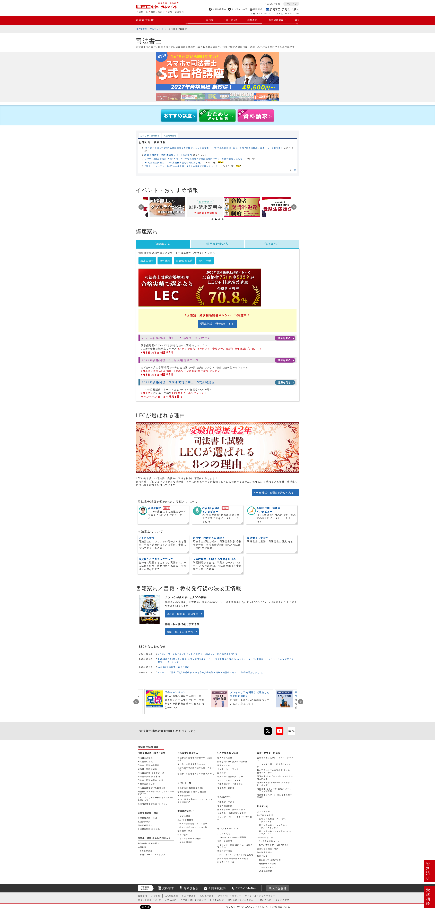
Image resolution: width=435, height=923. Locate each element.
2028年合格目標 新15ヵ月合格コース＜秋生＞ (176, 338)
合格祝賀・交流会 (225, 787)
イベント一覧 (185, 782)
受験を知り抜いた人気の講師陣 (232, 761)
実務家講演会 (184, 795)
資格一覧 (143, 12)
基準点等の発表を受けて (149, 843)
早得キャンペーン (175, 692)
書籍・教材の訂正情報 (180, 631)
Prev (141, 207)
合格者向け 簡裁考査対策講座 (231, 813)
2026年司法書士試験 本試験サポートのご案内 (168, 154)
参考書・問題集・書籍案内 (182, 613)
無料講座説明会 (264, 852)
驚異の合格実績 (224, 757)
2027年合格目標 (265, 837)
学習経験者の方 (217, 244)
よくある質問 (223, 833)
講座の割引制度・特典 (268, 848)
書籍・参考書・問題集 (268, 752)
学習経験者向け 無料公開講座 (192, 791)
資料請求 (257, 9)
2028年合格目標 (265, 815)
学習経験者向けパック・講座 (193, 823)
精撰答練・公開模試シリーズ (231, 776)
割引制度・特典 (185, 831)
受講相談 (428, 896)
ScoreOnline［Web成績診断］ (233, 837)
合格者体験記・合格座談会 (230, 784)
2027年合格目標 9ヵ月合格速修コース (170, 360)
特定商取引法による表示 (240, 900)
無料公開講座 (185, 842)
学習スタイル (223, 765)
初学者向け (253, 20)
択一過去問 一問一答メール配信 (232, 858)
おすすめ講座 (263, 811)
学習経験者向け (277, 20)
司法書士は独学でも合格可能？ (153, 787)
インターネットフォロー (229, 769)
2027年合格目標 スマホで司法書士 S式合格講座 (178, 382)
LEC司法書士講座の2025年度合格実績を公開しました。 (173, 162)
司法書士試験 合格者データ (151, 772)
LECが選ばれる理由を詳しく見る (274, 492)
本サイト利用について (149, 900)
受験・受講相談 (176, 12)
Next (294, 207)
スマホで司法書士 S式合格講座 (274, 845)
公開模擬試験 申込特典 (149, 829)
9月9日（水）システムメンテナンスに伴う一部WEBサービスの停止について (198, 653)
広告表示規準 (207, 895)
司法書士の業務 (145, 757)
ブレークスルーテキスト (229, 780)
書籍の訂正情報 (224, 851)
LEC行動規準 (189, 895)
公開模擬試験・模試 (148, 812)
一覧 (294, 170)
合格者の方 (272, 244)
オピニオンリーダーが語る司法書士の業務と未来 (156, 798)
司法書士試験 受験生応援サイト (154, 838)
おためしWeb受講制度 (270, 860)
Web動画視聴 (184, 260)
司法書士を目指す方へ (189, 752)
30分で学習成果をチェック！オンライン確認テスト (195, 800)
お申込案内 (171, 900)
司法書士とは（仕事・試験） (222, 20)
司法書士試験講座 (178, 29)
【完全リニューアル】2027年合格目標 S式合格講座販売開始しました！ (182, 166)
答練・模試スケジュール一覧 (193, 827)
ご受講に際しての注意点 (193, 900)
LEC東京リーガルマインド (149, 29)
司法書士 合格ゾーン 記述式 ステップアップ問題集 (274, 789)
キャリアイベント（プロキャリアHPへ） (235, 818)
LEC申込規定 (217, 900)
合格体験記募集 (224, 805)
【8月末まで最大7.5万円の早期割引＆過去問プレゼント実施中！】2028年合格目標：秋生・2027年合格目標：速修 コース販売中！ (213, 148)
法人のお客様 (274, 3)
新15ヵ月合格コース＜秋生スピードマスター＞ (275, 832)
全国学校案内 (219, 9)
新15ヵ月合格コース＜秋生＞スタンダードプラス (273, 826)
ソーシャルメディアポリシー (260, 895)
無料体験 (165, 260)
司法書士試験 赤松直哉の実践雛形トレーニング (274, 783)
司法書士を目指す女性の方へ (191, 764)
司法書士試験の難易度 (148, 765)
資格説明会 (191, 888)
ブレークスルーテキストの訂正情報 (236, 854)
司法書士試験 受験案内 (149, 776)
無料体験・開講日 (267, 863)
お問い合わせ (158, 12)
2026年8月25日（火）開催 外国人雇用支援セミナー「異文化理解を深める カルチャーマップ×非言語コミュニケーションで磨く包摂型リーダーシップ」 (226, 660)
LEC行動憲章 (171, 895)
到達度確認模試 (145, 825)
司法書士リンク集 (225, 862)
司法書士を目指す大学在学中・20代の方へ (195, 758)
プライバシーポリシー (229, 895)
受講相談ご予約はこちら (217, 324)
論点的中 (221, 772)
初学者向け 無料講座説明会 (191, 788)
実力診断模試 (144, 821)
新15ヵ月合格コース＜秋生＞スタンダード (273, 820)
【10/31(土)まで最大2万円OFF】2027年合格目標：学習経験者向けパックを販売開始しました (193, 158)
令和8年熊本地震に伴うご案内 (173, 667)
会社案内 (142, 895)
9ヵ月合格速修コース (269, 841)
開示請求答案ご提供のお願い (231, 809)
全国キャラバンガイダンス (152, 854)
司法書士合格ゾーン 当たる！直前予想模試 (274, 795)
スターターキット (267, 867)
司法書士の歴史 (145, 761)
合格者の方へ (224, 796)
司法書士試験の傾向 (147, 769)
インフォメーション (227, 828)
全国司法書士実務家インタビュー (154, 803)
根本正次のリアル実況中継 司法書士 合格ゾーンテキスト (274, 771)
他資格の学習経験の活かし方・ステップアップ (156, 792)
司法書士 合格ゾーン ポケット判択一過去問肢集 (275, 777)
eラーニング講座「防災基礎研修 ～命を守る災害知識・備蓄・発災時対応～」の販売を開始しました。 (211, 672)
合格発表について (146, 784)
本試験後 (142, 847)
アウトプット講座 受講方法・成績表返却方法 (234, 845)
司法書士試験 (145, 20)
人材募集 (155, 895)
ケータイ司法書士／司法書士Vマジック (275, 765)
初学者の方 (163, 244)
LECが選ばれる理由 (227, 752)
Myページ (292, 3)
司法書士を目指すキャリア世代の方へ (196, 774)
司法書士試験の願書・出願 (150, 780)
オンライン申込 (239, 9)
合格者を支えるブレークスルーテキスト (275, 758)
